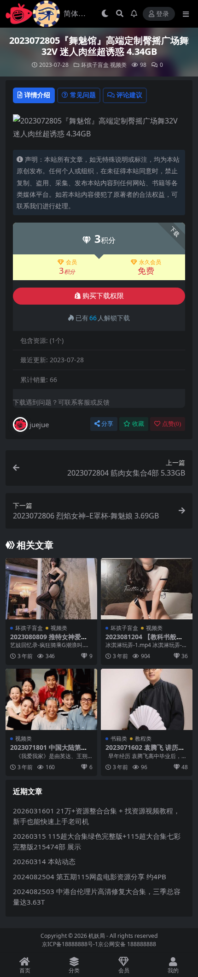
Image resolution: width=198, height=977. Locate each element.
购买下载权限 (103, 296)
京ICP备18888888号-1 (70, 944)
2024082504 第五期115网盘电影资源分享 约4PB (89, 876)
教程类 (143, 738)
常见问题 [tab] (83, 94)
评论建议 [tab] (129, 94)
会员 (71, 262)
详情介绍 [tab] (37, 94)
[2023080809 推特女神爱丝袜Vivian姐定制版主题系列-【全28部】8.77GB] (51, 588)
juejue (39, 424)
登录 (162, 14)
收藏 (138, 423)
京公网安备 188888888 (127, 944)
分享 (107, 423)
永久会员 (150, 262)
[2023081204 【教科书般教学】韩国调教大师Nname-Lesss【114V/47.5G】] (146, 588)
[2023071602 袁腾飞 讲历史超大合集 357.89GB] (146, 699)
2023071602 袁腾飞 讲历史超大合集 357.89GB (145, 751)
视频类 (118, 65)
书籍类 (119, 738)
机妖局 (96, 936)
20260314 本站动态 (44, 861)
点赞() (171, 423)
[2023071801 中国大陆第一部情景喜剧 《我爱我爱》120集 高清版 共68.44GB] (51, 699)
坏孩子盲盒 (95, 65)
